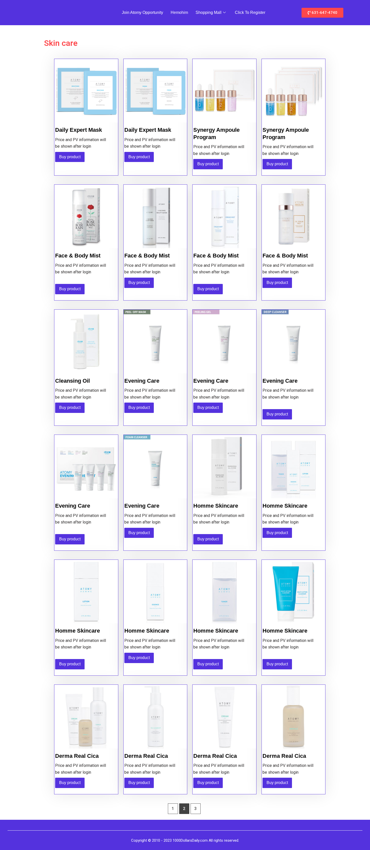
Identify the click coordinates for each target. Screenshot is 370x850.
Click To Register (250, 12)
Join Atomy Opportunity (142, 12)
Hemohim (179, 12)
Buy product (70, 157)
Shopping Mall (208, 12)
